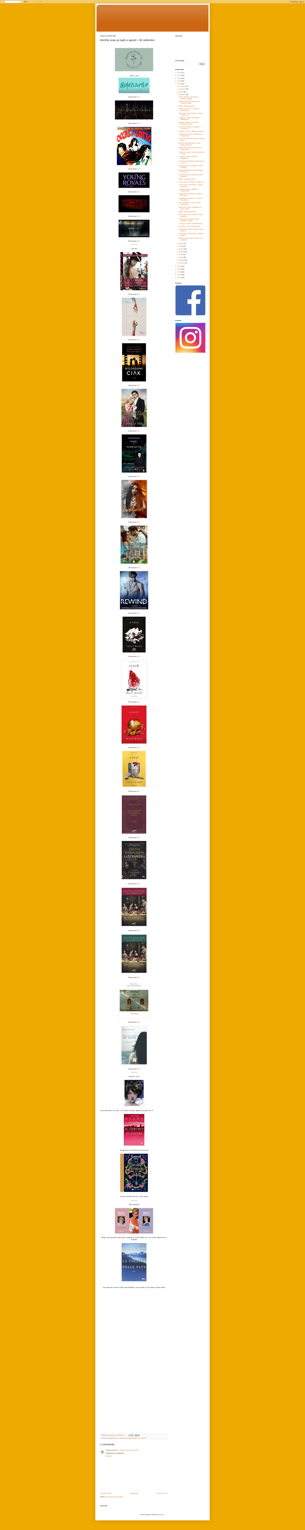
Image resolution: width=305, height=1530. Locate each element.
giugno (181, 249)
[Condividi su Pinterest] (138, 1435)
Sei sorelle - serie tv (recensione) (189, 226)
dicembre (182, 86)
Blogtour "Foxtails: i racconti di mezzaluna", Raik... (188, 123)
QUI (138, 97)
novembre (182, 89)
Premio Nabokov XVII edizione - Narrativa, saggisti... (189, 98)
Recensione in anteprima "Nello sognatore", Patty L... (189, 220)
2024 (179, 78)
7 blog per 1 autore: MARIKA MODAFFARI (188, 190)
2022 (179, 84)
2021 (179, 266)
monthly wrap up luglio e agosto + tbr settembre (132, 1438)
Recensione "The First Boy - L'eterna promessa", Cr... (190, 114)
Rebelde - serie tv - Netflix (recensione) (191, 131)
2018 (179, 275)
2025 (179, 75)
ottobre (181, 92)
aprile (181, 254)
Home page (134, 1493)
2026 (179, 73)
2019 (179, 272)
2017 (179, 277)
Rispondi (109, 1456)
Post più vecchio (162, 1493)
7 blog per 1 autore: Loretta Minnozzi (190, 223)
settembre (182, 94)
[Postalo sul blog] (132, 1435)
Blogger (161, 1514)
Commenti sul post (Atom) (114, 1497)
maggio (181, 252)
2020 (179, 269)
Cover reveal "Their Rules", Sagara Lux (191, 182)
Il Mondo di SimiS (111, 1450)
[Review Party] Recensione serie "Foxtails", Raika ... (189, 102)
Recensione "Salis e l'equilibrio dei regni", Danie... (190, 208)
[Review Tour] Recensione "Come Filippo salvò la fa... (190, 144)
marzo (181, 257)
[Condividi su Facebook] (136, 1435)
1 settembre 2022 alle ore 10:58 (128, 1450)
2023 (179, 81)
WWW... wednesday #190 (187, 179)
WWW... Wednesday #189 (187, 212)
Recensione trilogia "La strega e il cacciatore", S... (190, 127)
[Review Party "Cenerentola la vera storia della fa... (190, 148)
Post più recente (106, 1493)
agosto (181, 243)
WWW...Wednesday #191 (187, 106)
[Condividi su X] (134, 1435)
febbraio (182, 260)
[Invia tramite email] (129, 1435)
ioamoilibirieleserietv (112, 1438)
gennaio (182, 263)
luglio (181, 246)
